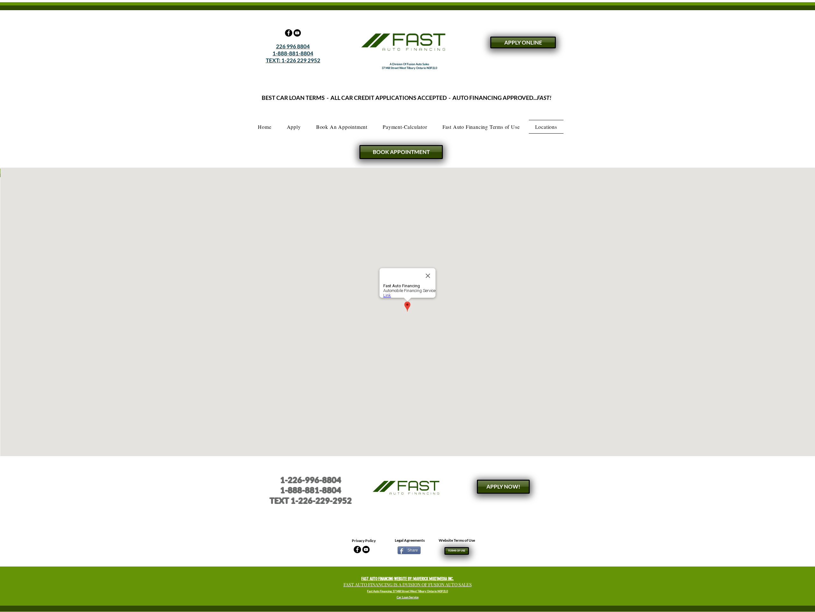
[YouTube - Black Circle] (297, 33)
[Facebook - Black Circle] (288, 33)
